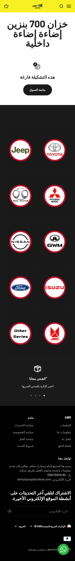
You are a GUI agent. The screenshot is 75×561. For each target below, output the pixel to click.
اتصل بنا (66, 439)
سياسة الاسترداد (24, 425)
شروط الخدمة (25, 445)
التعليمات (65, 425)
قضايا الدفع (64, 445)
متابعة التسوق (38, 89)
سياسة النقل (26, 439)
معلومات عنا (64, 432)
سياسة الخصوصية (23, 432)
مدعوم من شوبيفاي (37, 549)
